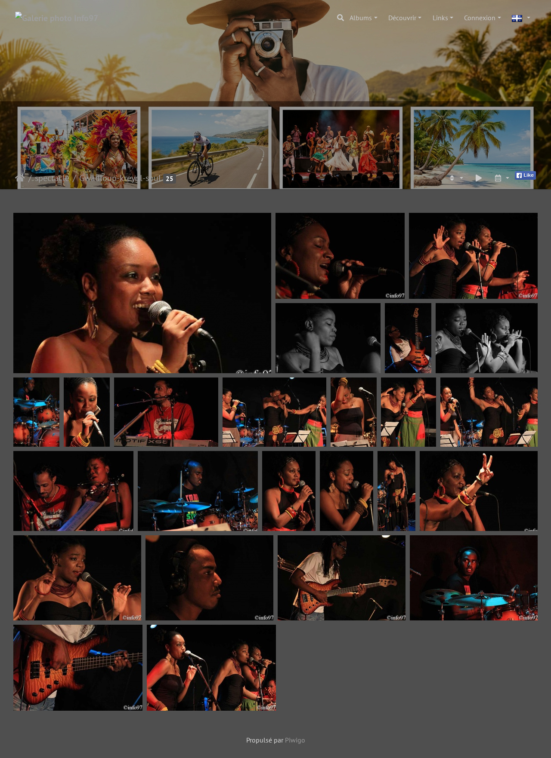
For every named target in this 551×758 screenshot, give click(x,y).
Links (440, 17)
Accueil (20, 178)
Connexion (479, 17)
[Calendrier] (501, 178)
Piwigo (295, 740)
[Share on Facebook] (525, 174)
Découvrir (402, 17)
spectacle (52, 178)
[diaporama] (479, 178)
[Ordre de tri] (455, 178)
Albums (361, 17)
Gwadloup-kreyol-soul (120, 178)
